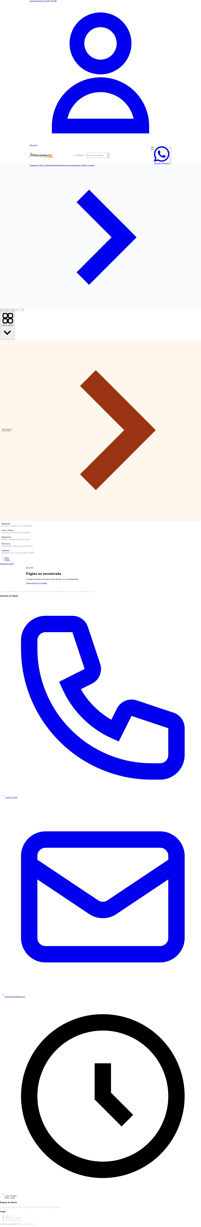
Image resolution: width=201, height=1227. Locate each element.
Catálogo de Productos (8, 1207)
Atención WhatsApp (161, 163)
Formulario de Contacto (52, 1207)
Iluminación (34, 165)
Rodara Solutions (28, 1224)
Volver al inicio (32, 583)
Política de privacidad (12, 1218)
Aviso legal (9, 1216)
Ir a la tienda (42, 583)
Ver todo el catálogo (7, 430)
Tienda (7, 560)
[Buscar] (23, 310)
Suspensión (76, 165)
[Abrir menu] (170, 155)
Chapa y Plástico (45, 165)
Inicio (7, 558)
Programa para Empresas (26, 1207)
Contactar (40, 1)
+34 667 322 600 (50, 1)
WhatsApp (4, 564)
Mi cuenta (39, 1207)
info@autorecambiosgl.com (15, 997)
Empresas (33, 1)
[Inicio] (41, 155)
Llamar (11, 564)
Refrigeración (57, 165)
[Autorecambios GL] (11, 587)
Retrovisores (67, 165)
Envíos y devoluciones (13, 1220)
